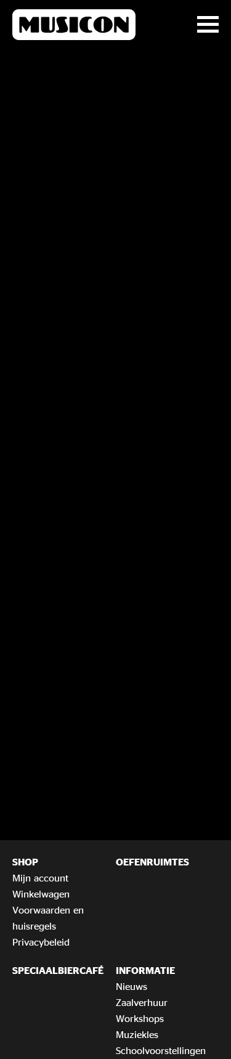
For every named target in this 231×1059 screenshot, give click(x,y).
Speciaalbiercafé (57, 970)
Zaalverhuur (142, 1002)
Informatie (145, 970)
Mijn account (40, 877)
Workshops (140, 1018)
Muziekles (137, 1034)
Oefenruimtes (152, 861)
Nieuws (131, 986)
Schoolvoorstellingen (161, 1050)
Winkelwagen (41, 893)
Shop (25, 861)
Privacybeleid (41, 941)
